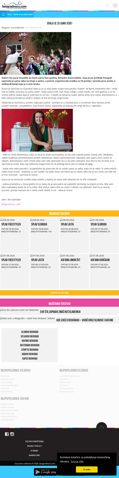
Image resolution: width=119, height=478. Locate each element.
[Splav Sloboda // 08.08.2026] (37, 219)
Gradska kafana (7, 404)
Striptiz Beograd (29, 349)
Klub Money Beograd (9, 385)
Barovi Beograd (30, 354)
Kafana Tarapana (7, 407)
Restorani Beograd (29, 345)
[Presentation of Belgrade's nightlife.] (14, 5)
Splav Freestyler (11, 224)
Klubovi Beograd (29, 332)
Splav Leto (5, 388)
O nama (34, 450)
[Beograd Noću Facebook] (7, 433)
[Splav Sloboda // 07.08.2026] (97, 219)
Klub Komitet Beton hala (70, 376)
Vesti (9, 14)
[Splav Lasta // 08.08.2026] (67, 219)
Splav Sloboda (39, 224)
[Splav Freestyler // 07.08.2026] (7, 255)
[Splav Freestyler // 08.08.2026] (7, 219)
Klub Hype (63, 385)
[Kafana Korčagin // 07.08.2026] (97, 255)
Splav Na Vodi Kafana (9, 410)
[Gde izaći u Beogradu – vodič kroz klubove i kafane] (27, 318)
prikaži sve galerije (60, 293)
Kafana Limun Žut (70, 260)
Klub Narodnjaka (7, 420)
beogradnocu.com (11, 204)
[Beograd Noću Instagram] (12, 433)
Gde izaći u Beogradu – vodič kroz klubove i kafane (84, 320)
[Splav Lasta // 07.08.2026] (37, 255)
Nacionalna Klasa (67, 392)
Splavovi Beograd (30, 336)
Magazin (6, 27)
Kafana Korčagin (100, 260)
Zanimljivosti (17, 27)
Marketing (34, 455)
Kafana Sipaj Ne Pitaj (9, 416)
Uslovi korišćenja (34, 441)
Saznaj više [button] (77, 461)
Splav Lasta (67, 224)
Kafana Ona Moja (7, 413)
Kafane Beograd (30, 340)
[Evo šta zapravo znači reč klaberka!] (19, 309)
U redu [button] (86, 469)
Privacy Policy (34, 446)
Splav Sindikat (6, 392)
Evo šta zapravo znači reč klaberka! (60, 312)
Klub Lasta (64, 379)
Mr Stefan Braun (66, 388)
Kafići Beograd (29, 358)
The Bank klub (65, 382)
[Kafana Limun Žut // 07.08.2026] (67, 255)
